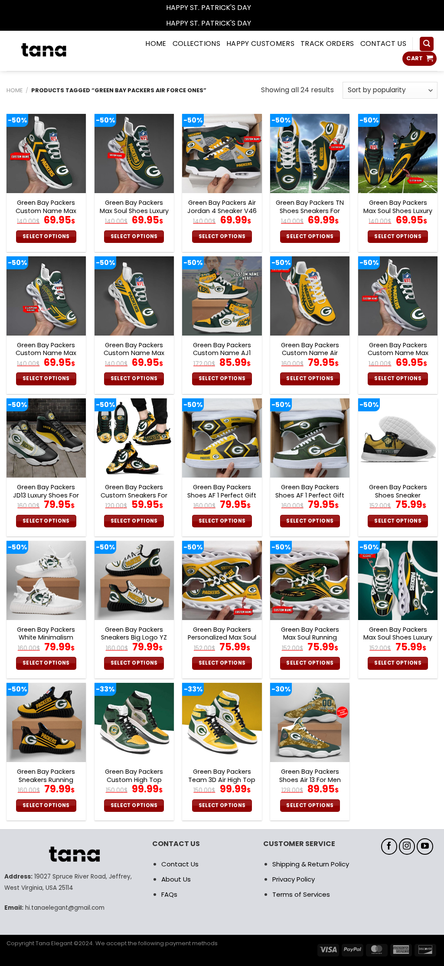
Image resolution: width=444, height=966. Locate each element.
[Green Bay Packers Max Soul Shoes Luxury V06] (134, 153)
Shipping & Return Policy (310, 864)
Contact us (383, 43)
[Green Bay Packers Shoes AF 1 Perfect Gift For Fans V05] (221, 438)
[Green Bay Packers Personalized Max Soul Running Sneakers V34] (221, 580)
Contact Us (180, 864)
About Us (176, 879)
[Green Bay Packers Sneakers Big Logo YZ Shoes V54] (134, 580)
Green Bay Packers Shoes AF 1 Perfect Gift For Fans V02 (309, 495)
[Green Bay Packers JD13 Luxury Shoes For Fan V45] (46, 438)
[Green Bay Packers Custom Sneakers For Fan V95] (134, 438)
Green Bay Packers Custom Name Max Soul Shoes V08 (46, 211)
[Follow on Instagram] (407, 846)
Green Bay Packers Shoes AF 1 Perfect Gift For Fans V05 (221, 495)
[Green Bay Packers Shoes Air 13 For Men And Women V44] (309, 722)
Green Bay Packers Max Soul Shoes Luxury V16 (397, 211)
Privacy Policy (293, 879)
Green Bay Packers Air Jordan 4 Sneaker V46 (222, 207)
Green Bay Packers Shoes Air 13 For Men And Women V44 (310, 780)
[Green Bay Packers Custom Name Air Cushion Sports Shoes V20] (309, 296)
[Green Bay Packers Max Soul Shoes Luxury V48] (397, 580)
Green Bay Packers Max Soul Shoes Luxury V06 (134, 211)
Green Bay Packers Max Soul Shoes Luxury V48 (397, 638)
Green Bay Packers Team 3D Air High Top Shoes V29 (221, 780)
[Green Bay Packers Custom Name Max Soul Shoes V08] (46, 153)
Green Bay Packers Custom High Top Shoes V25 (134, 780)
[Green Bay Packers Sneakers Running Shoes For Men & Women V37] (46, 722)
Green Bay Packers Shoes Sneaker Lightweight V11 (398, 495)
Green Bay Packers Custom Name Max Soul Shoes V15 (398, 353)
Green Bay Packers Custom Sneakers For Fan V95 (134, 495)
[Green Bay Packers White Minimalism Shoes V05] (46, 580)
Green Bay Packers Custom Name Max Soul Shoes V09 (46, 353)
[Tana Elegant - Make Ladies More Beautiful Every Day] (60, 51)
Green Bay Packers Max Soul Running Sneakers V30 (310, 638)
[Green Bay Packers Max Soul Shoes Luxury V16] (397, 153)
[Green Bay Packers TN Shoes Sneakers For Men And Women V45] (309, 153)
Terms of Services (301, 894)
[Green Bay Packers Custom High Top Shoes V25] (134, 722)
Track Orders (327, 43)
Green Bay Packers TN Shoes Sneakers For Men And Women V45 (310, 211)
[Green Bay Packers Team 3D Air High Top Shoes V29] (221, 722)
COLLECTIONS (197, 43)
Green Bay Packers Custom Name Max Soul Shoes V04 (134, 353)
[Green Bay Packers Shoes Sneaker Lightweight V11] (397, 438)
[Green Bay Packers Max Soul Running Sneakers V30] (309, 580)
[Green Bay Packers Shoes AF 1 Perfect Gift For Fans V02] (309, 438)
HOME (155, 43)
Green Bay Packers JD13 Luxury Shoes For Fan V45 (46, 495)
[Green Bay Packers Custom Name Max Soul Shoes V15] (397, 296)
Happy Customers (260, 43)
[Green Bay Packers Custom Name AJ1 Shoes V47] (221, 296)
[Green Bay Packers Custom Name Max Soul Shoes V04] (134, 296)
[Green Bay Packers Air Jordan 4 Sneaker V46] (221, 153)
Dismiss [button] (265, 8)
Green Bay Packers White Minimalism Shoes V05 (46, 638)
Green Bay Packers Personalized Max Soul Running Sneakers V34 (222, 638)
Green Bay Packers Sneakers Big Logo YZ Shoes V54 (134, 638)
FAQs (169, 894)
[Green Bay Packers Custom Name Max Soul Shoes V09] (46, 296)
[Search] (427, 44)
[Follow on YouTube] (425, 846)
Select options (46, 236)
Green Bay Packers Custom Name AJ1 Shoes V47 (222, 353)
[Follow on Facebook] (389, 846)
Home (15, 90)
